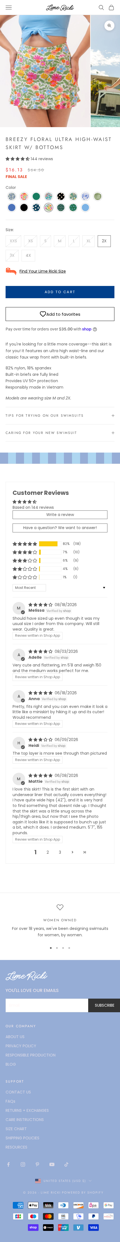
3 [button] (60, 852)
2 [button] (48, 852)
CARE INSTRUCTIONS (25, 1119)
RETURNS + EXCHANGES (27, 1110)
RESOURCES (16, 1147)
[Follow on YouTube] (52, 1164)
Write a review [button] (60, 514)
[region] (60, 921)
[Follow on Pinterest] (37, 1164)
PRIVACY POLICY (21, 1046)
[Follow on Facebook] (8, 1164)
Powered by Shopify (83, 1192)
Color (11, 187)
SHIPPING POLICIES (22, 1138)
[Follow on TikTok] (66, 1164)
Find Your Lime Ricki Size (43, 271)
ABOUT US (15, 1036)
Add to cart (60, 292)
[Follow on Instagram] (23, 1164)
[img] (41, 605)
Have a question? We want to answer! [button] (60, 527)
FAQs (10, 1101)
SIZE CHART (16, 1129)
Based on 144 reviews (33, 507)
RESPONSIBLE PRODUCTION (31, 1055)
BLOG (11, 1064)
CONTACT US (18, 1092)
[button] (18, 159)
